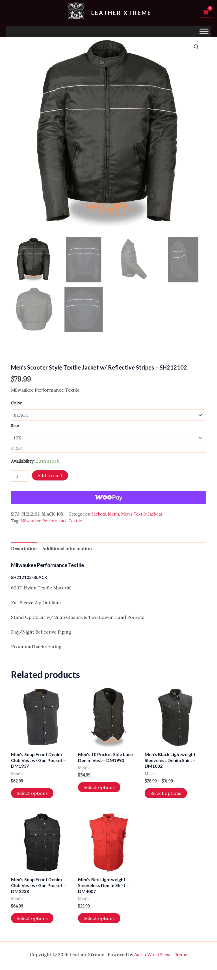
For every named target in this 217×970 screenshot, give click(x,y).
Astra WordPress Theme (161, 954)
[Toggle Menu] (204, 31)
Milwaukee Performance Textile (51, 520)
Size (15, 425)
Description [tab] (24, 548)
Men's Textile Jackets (141, 514)
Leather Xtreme (121, 12)
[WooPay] (108, 497)
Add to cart (50, 475)
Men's (113, 514)
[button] (196, 47)
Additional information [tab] (67, 548)
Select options (32, 793)
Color (16, 402)
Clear (17, 448)
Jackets (99, 514)
